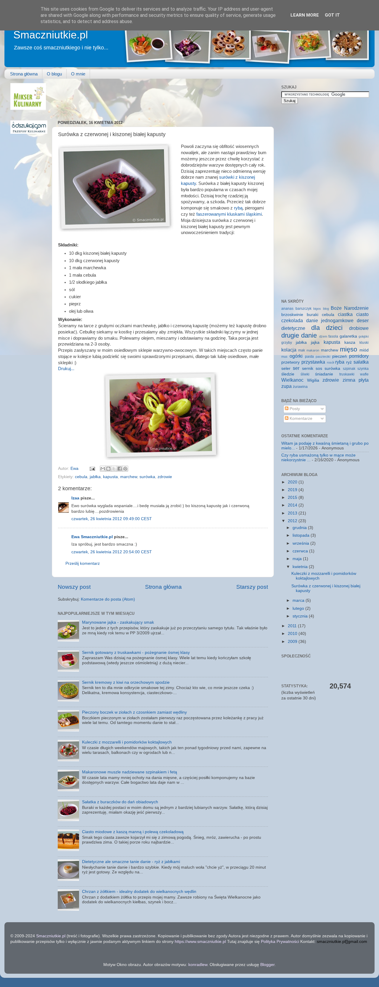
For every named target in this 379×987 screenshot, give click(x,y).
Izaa (75, 498)
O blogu (54, 73)
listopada (302, 535)
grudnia (300, 527)
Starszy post (252, 587)
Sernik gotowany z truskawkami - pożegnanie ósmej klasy (136, 652)
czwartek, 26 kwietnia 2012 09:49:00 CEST (111, 519)
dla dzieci (327, 327)
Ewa (75, 468)
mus (284, 356)
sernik (307, 368)
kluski (364, 343)
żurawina (300, 387)
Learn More (304, 15)
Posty (294, 409)
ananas (287, 309)
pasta (309, 356)
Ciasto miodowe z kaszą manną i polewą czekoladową (133, 832)
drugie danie (299, 335)
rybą (238, 208)
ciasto (362, 314)
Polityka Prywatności (280, 941)
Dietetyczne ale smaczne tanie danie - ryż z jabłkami (131, 861)
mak (301, 350)
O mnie (78, 73)
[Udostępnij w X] (114, 469)
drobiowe (359, 328)
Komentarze (300, 418)
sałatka (361, 362)
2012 (293, 521)
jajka (315, 342)
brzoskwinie (292, 314)
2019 (293, 490)
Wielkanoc (292, 380)
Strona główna (24, 73)
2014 (293, 505)
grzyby (286, 343)
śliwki (305, 374)
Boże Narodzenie (350, 308)
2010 (293, 633)
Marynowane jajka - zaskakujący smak (118, 622)
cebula (81, 477)
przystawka (313, 362)
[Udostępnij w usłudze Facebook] (120, 469)
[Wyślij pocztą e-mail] (103, 469)
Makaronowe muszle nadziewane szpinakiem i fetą (129, 772)
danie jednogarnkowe (330, 320)
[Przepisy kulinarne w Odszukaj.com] (28, 132)
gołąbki (364, 336)
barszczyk (303, 309)
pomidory (359, 356)
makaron (312, 350)
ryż (349, 362)
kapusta (110, 477)
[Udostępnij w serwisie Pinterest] (125, 469)
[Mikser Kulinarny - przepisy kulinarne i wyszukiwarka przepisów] (28, 108)
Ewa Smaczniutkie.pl (92, 537)
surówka (147, 477)
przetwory (290, 362)
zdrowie (165, 477)
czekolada (292, 320)
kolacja (288, 349)
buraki (312, 314)
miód (364, 350)
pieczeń (339, 356)
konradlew (197, 964)
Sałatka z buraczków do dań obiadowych (120, 802)
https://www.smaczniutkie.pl (200, 941)
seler (285, 368)
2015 (293, 497)
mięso (348, 349)
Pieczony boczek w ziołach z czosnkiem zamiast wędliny (134, 712)
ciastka (345, 314)
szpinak (349, 369)
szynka (363, 369)
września (301, 543)
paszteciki (323, 356)
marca (299, 600)
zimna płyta (356, 380)
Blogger (267, 964)
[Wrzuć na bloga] (108, 469)
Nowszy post (74, 587)
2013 (293, 513)
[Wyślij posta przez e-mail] (92, 468)
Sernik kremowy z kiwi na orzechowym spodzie (126, 682)
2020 (293, 482)
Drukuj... (66, 368)
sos (319, 368)
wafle (364, 374)
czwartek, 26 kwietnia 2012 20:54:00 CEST (111, 552)
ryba (339, 362)
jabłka (95, 477)
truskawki (346, 374)
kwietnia (301, 567)
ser (296, 368)
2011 (293, 626)
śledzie (287, 374)
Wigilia (313, 380)
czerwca (301, 551)
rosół (330, 362)
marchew (128, 477)
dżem (323, 336)
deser (363, 320)
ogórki (296, 356)
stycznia (301, 616)
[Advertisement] (165, 96)
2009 (293, 641)
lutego (299, 608)
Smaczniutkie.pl (50, 35)
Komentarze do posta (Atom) (108, 599)
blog (326, 308)
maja (298, 559)
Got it (332, 15)
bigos (317, 308)
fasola (333, 336)
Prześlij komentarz (82, 563)
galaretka (348, 336)
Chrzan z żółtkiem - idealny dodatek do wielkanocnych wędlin (139, 891)
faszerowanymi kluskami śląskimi (229, 214)
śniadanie (324, 374)
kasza (349, 342)
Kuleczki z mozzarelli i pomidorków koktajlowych (127, 742)
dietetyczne (293, 328)
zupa (286, 386)
